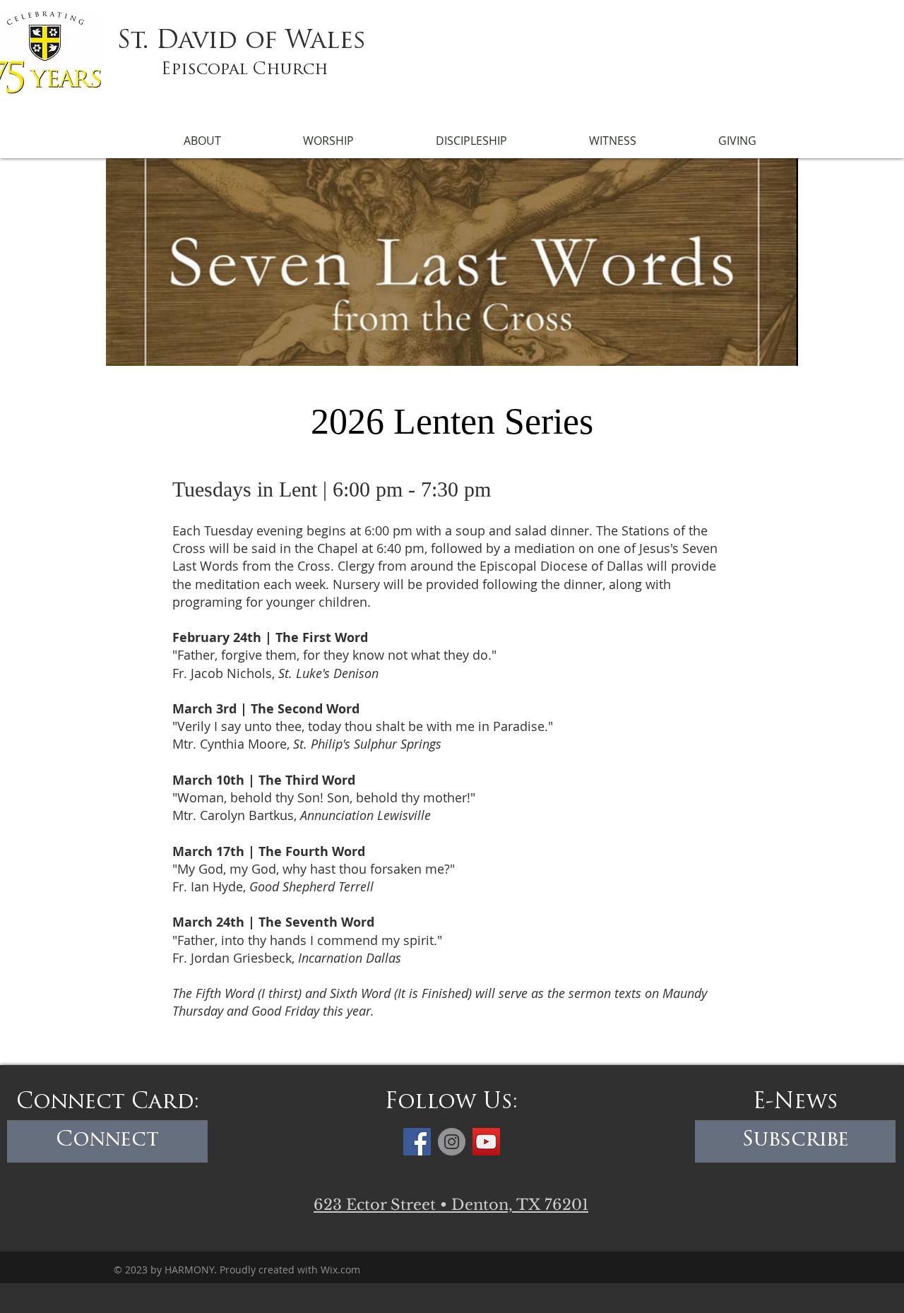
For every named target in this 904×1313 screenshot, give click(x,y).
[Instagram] (451, 1141)
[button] (202, 140)
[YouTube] (486, 1141)
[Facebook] (417, 1141)
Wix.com (340, 1269)
